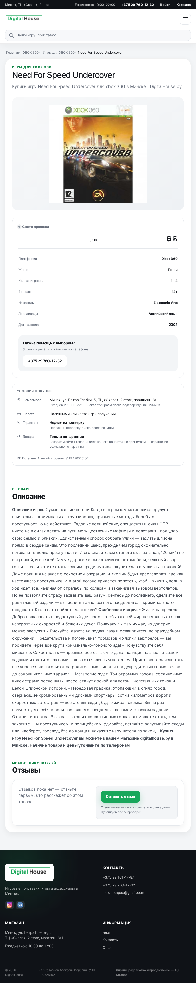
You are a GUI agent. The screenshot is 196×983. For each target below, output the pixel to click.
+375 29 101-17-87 (118, 877)
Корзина (184, 5)
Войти (165, 5)
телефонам (118, 745)
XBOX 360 (31, 52)
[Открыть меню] (185, 19)
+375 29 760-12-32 (137, 5)
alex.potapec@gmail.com (123, 892)
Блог (106, 932)
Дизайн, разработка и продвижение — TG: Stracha (148, 972)
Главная (12, 52)
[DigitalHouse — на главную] (24, 19)
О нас (107, 947)
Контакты (111, 940)
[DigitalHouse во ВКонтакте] (20, 905)
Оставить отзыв (120, 796)
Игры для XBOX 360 (59, 52)
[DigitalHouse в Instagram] (9, 905)
